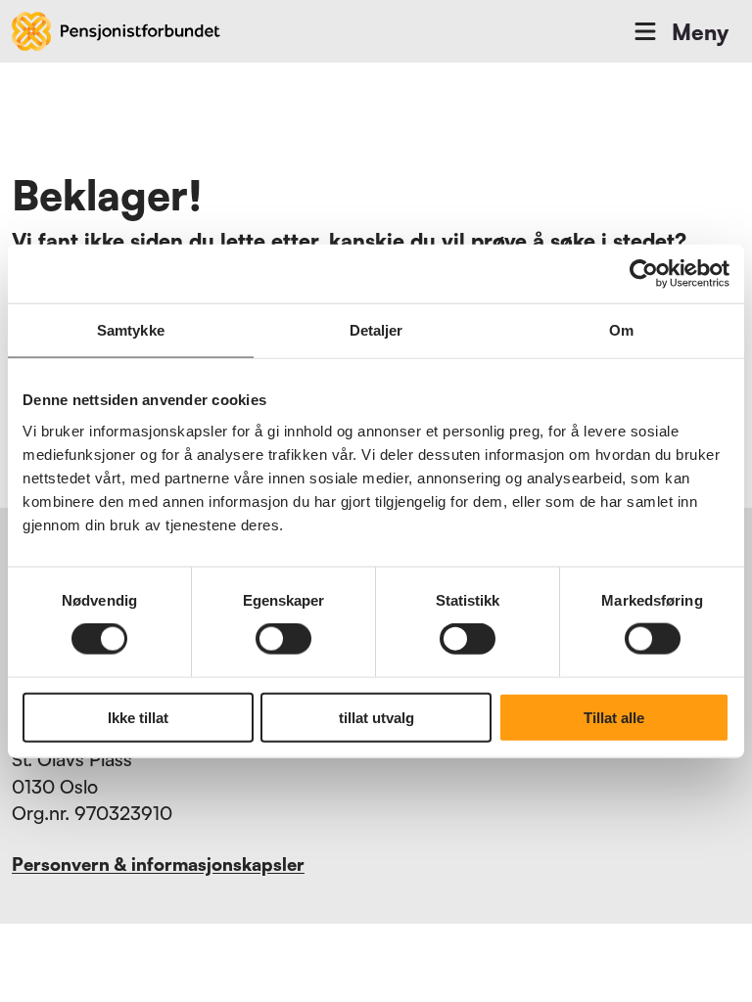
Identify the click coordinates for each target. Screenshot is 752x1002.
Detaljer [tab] (376, 330)
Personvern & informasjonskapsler (158, 864)
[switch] (283, 639)
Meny (700, 32)
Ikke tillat (138, 716)
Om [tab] (621, 330)
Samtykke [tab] (130, 330)
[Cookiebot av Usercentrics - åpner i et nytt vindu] (643, 274)
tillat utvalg (376, 716)
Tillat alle (614, 716)
